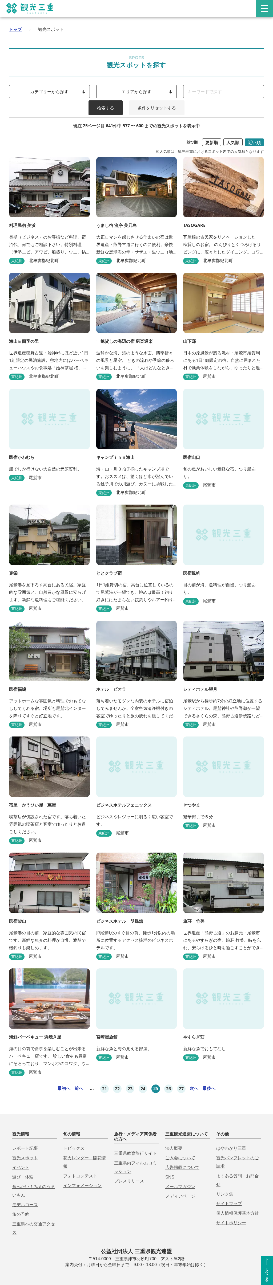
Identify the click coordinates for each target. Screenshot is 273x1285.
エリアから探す (136, 92)
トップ (15, 29)
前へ (79, 1088)
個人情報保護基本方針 (237, 1213)
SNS (169, 1177)
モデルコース (25, 1204)
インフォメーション (82, 1185)
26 (168, 1089)
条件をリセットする (157, 108)
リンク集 (224, 1194)
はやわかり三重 (231, 1148)
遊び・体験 (23, 1177)
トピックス (74, 1148)
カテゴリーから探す (49, 92)
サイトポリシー (231, 1223)
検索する (105, 108)
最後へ (209, 1088)
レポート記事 (25, 1148)
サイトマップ (229, 1203)
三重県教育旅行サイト (135, 1153)
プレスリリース (129, 1181)
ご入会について (180, 1158)
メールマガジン (180, 1186)
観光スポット (25, 1158)
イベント (20, 1167)
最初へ (64, 1088)
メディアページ (180, 1196)
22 (117, 1089)
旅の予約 (20, 1214)
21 (104, 1089)
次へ (194, 1088)
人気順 (233, 142)
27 (181, 1089)
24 (142, 1089)
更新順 (211, 142)
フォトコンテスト (80, 1176)
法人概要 (173, 1148)
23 (130, 1089)
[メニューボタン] (264, 8)
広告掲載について (182, 1167)
